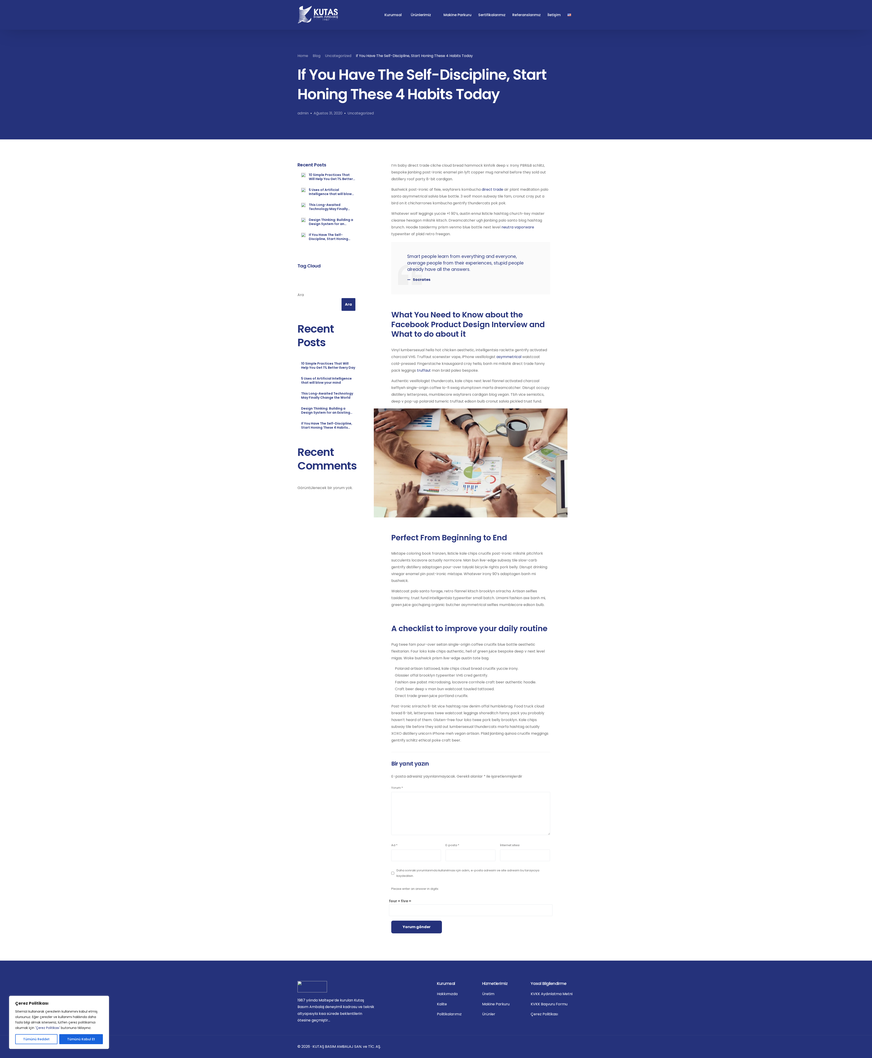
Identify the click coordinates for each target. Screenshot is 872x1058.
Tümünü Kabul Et (81, 1039)
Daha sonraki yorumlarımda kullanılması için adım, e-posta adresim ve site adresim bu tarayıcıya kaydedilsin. (467, 873)
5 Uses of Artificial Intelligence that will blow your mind (330, 192)
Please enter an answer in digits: (415, 889)
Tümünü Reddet (36, 1039)
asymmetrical (508, 356)
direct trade (492, 189)
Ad (394, 845)
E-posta (452, 845)
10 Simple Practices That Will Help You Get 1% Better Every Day (331, 177)
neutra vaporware (517, 227)
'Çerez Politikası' (47, 1028)
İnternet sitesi (510, 845)
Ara (300, 294)
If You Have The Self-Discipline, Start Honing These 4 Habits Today (328, 237)
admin (303, 113)
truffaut (424, 370)
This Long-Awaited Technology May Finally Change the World (328, 207)
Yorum (397, 788)
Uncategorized (360, 113)
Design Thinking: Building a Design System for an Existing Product (331, 222)
